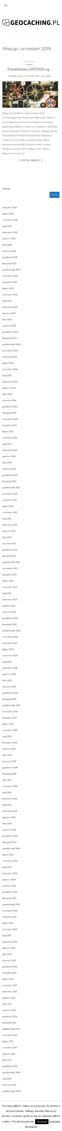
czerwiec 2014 (9, 860)
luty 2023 (7, 462)
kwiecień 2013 (9, 941)
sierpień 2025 (9, 282)
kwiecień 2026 (9, 232)
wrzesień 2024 (10, 350)
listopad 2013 (9, 898)
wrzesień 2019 (10, 711)
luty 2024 (7, 394)
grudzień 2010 (10, 1066)
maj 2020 (7, 661)
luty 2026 (7, 244)
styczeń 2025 (9, 325)
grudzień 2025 (10, 257)
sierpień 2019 (9, 717)
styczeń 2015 (9, 829)
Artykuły (29, 61)
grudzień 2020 (10, 618)
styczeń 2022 (9, 543)
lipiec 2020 (8, 649)
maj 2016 (6, 792)
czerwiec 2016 (9, 786)
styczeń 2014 (9, 885)
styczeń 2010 (9, 1084)
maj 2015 (6, 804)
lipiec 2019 (8, 724)
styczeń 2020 (9, 686)
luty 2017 (7, 780)
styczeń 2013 (9, 960)
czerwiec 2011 (9, 1047)
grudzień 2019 (9, 692)
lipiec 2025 (8, 288)
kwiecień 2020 (9, 668)
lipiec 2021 (7, 580)
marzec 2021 (8, 605)
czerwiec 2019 (9, 730)
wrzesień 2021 (9, 568)
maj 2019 (6, 736)
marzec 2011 (8, 1053)
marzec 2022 (9, 531)
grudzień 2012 (9, 966)
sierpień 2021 (9, 574)
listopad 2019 (9, 699)
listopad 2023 (9, 412)
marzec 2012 (8, 997)
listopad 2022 (9, 481)
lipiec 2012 (7, 979)
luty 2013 (7, 954)
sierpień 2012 (9, 972)
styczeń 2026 (9, 251)
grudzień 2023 (9, 406)
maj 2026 (7, 226)
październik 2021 (11, 562)
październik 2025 (11, 269)
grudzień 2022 (9, 475)
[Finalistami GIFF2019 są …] (30, 94)
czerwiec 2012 (9, 985)
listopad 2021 (9, 555)
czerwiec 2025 (9, 294)
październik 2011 (11, 1028)
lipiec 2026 (8, 213)
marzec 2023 (9, 456)
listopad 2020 (9, 624)
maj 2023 (6, 443)
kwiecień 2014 (9, 873)
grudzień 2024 (10, 331)
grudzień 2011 (9, 1016)
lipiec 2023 (8, 431)
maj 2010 (7, 1078)
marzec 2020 (9, 674)
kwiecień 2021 (9, 599)
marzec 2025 (9, 313)
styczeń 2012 (9, 1010)
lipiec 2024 (8, 363)
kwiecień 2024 (9, 381)
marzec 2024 (9, 387)
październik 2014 (11, 848)
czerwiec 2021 (9, 587)
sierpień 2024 (9, 356)
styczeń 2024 (9, 400)
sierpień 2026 (9, 207)
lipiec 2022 (8, 506)
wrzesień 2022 (10, 493)
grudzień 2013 (9, 892)
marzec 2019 (9, 748)
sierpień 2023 (9, 425)
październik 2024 (11, 344)
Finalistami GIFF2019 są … (30, 69)
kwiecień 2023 (9, 450)
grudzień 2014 (9, 836)
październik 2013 (11, 904)
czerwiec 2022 (9, 512)
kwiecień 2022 (9, 524)
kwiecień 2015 (9, 811)
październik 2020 (11, 630)
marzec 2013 (8, 948)
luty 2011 (6, 1060)
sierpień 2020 (9, 643)
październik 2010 (11, 1072)
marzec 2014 (9, 879)
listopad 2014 (9, 842)
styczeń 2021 (9, 611)
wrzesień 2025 (10, 275)
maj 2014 (6, 867)
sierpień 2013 (9, 916)
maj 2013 (6, 935)
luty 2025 (7, 319)
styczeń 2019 (9, 761)
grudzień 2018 (9, 767)
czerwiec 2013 (9, 929)
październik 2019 (11, 705)
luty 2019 (7, 755)
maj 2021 (6, 593)
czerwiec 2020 (10, 655)
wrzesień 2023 (10, 419)
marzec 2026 (9, 238)
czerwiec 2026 (9, 219)
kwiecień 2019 (9, 742)
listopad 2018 (9, 773)
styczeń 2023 (9, 468)
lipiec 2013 (7, 923)
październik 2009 (11, 1091)
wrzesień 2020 (10, 636)
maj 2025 (7, 300)
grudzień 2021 (9, 549)
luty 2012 (7, 1004)
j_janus (47, 76)
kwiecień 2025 (9, 307)
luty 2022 (7, 537)
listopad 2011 (9, 1022)
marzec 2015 (9, 817)
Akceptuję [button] (42, 1121)
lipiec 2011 (7, 1041)
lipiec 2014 (8, 854)
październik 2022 (11, 487)
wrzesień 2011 (9, 1035)
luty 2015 (7, 823)
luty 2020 (7, 680)
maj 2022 (6, 518)
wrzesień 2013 (9, 910)
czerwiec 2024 (9, 369)
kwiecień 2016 (9, 798)
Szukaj (6, 188)
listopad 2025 (9, 263)
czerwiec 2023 (9, 437)
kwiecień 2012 (9, 991)
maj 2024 (7, 375)
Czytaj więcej (30, 160)
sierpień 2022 (9, 499)
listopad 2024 (9, 338)
